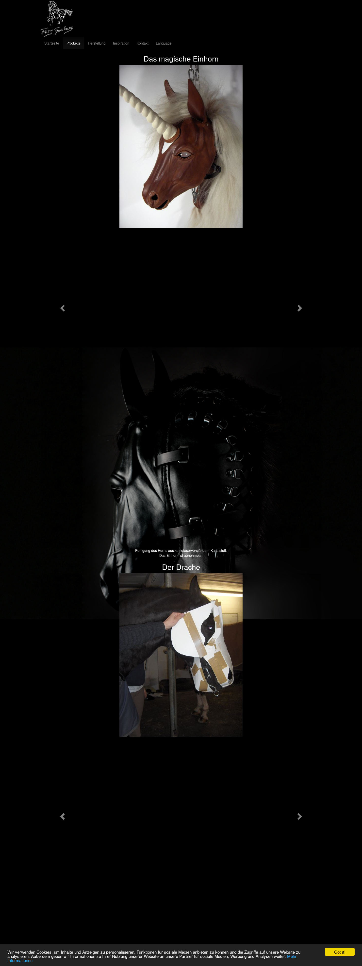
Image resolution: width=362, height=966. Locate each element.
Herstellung (97, 43)
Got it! (340, 952)
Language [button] (164, 43)
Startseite (51, 43)
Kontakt (142, 43)
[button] (62, 306)
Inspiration (121, 43)
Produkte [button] (73, 43)
